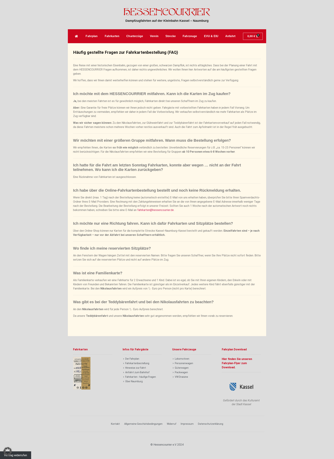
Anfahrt (230, 36)
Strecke (170, 36)
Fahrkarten (112, 36)
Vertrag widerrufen (15, 455)
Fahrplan (92, 36)
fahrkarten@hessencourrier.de (155, 210)
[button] (7, 451)
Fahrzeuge (190, 36)
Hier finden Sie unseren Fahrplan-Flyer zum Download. (237, 363)
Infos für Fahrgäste (135, 349)
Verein (154, 36)
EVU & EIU (211, 36)
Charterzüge (134, 36)
